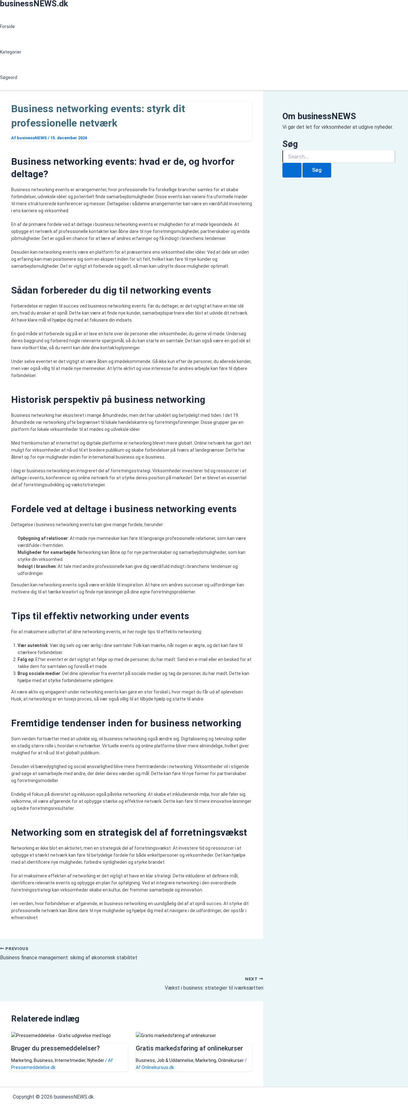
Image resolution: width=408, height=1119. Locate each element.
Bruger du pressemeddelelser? (55, 1048)
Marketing (21, 1060)
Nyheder (95, 1060)
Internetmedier (70, 1060)
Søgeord (8, 77)
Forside (7, 26)
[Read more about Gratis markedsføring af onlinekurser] (176, 1035)
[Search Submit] (292, 170)
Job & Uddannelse (175, 1060)
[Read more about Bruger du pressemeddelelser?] (61, 1035)
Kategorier (10, 51)
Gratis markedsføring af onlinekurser (189, 1048)
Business (43, 1060)
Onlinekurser (231, 1060)
